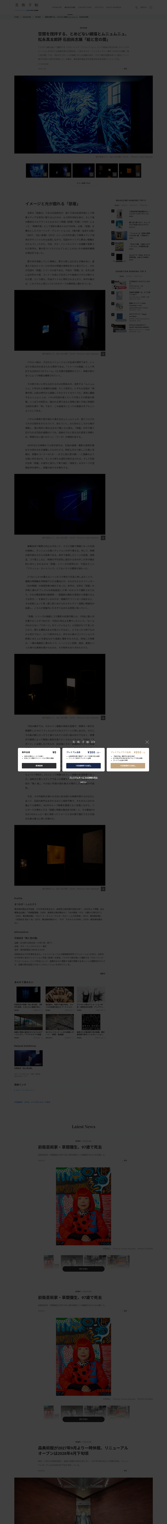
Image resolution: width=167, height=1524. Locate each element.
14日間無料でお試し (83, 766)
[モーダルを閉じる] (147, 742)
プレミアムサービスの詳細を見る (83, 778)
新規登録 (39, 766)
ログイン (83, 782)
